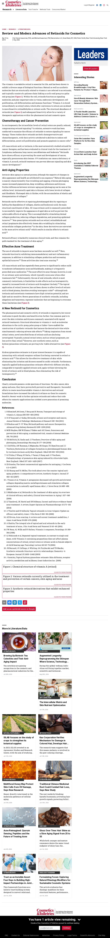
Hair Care (43, 826)
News (75, 160)
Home (4, 29)
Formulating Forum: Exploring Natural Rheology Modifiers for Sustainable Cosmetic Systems (55, 880)
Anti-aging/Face (45, 698)
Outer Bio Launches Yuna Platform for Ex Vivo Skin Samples (84, 141)
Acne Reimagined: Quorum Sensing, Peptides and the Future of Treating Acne (17, 833)
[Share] (9, 602)
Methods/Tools (45, 733)
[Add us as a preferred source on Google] (25, 602)
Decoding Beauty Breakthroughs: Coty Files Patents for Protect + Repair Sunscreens (86, 87)
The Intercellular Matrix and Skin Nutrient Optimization (53, 703)
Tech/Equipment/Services (81, 135)
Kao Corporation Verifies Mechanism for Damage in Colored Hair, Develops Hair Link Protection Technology (53, 740)
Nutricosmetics (78, 109)
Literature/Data (24, 29)
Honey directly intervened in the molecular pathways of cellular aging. (18, 796)
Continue (66, 928)
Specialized (77, 95)
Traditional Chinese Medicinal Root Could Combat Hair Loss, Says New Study (55, 787)
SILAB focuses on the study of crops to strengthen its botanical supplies (85, 127)
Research (12, 29)
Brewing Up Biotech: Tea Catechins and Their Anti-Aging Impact (16, 658)
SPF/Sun (76, 82)
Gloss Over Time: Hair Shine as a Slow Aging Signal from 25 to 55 (55, 833)
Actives (76, 149)
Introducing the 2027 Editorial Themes (86, 165)
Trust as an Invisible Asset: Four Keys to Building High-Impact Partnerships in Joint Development (18, 880)
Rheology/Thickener (47, 872)
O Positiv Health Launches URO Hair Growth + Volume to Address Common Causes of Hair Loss (86, 114)
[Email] (4, 602)
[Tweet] (20, 602)
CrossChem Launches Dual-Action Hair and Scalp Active (85, 153)
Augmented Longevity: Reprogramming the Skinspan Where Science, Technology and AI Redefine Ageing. (86, 179)
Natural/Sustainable (11, 733)
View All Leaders (91, 68)
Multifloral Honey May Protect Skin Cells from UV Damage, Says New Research (18, 787)
